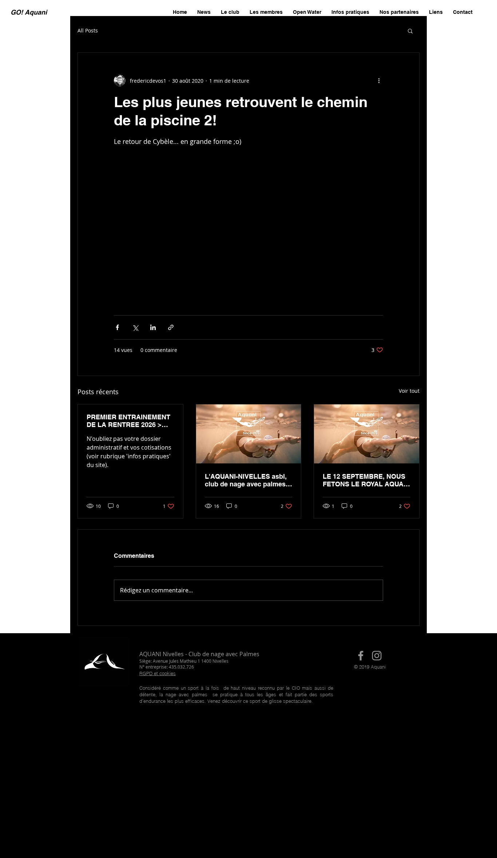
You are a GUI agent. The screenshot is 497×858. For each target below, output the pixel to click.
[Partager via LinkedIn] (153, 327)
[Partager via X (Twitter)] (135, 327)
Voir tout (409, 390)
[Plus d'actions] (378, 80)
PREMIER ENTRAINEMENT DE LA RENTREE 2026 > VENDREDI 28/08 (128, 420)
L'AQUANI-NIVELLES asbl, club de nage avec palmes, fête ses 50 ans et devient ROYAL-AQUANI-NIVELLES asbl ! (246, 480)
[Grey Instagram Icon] (376, 655)
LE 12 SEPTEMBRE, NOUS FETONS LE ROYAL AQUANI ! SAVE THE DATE (366, 480)
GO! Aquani (29, 12)
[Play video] (248, 222)
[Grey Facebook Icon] (360, 655)
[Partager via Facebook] (117, 327)
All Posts (87, 30)
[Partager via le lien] (170, 327)
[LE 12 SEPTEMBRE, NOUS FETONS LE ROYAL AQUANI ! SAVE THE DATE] (366, 433)
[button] (410, 31)
